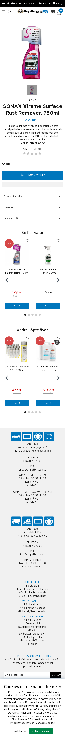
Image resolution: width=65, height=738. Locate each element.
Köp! (48, 403)
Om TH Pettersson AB (33, 592)
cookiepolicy (47, 723)
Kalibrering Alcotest (33, 608)
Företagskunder (33, 605)
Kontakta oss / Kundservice (33, 589)
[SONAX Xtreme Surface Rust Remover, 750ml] (32, 90)
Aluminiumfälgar (33, 620)
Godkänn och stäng (41, 731)
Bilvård (33, 630)
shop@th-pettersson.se (32, 470)
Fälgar (33, 644)
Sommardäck (33, 623)
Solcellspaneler (33, 637)
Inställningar (20, 731)
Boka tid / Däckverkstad (33, 611)
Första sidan (33, 586)
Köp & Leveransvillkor (33, 596)
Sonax (32, 100)
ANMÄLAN (55, 675)
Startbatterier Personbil (33, 627)
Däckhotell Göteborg (33, 640)
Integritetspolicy (20, 723)
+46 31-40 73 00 (32, 461)
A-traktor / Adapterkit (33, 634)
